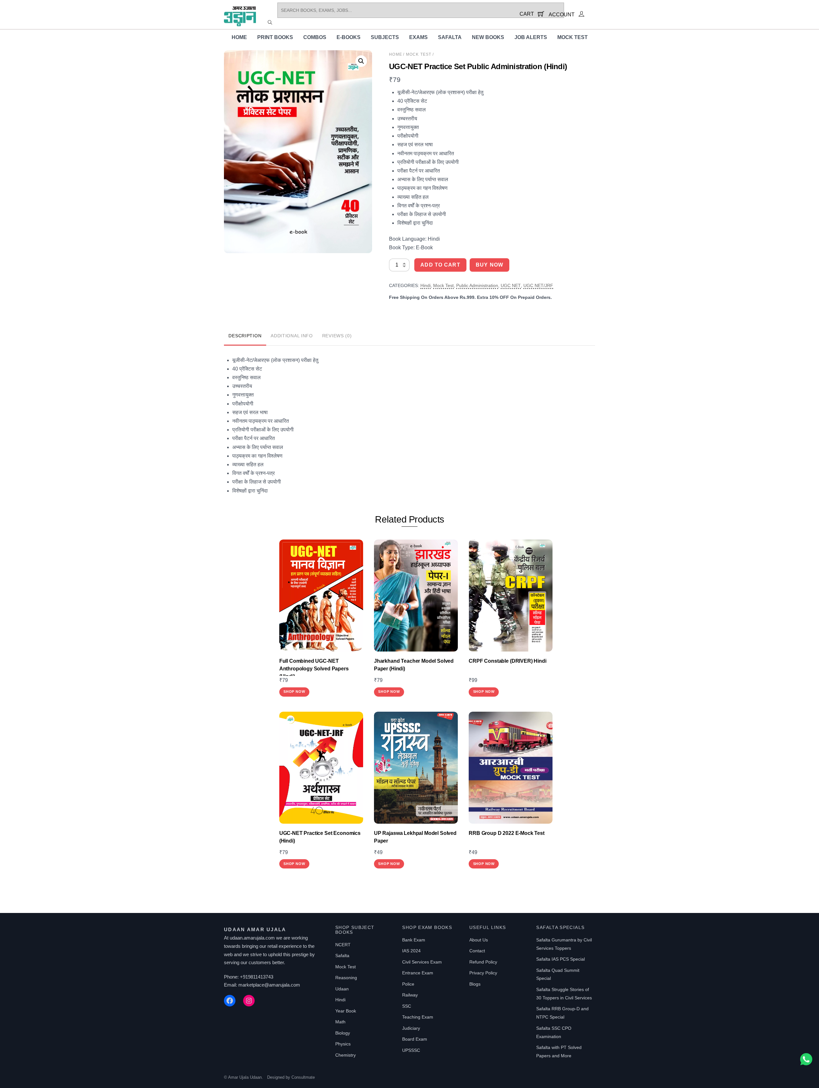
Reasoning (346, 977)
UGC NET (511, 285)
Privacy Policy (483, 972)
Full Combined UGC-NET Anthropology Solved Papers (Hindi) (314, 668)
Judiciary (411, 1028)
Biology (342, 1033)
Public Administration (477, 285)
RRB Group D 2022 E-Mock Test (507, 833)
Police (408, 984)
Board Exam (414, 1039)
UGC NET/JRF (538, 285)
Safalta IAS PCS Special (560, 959)
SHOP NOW (294, 691)
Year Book (345, 1010)
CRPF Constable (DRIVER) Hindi (507, 661)
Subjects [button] (385, 37)
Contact (477, 950)
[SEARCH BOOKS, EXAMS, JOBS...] (270, 22)
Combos (314, 37)
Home (239, 37)
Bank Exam (413, 939)
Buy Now (489, 265)
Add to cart (440, 265)
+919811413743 (256, 977)
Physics (343, 1043)
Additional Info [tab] (292, 335)
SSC (406, 1006)
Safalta (450, 37)
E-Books (349, 37)
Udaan (342, 988)
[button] (361, 61)
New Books (488, 37)
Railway (410, 994)
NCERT (343, 944)
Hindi (425, 285)
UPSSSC (411, 1050)
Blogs (475, 984)
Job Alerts (530, 37)
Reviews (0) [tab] (337, 335)
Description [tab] (244, 335)
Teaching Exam (417, 1017)
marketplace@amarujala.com (269, 985)
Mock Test (572, 37)
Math (340, 1021)
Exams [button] (418, 37)
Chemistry (345, 1055)
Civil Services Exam (422, 961)
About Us (478, 939)
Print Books (275, 37)
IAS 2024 (411, 950)
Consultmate (303, 1077)
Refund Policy (483, 961)
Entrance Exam (417, 972)
